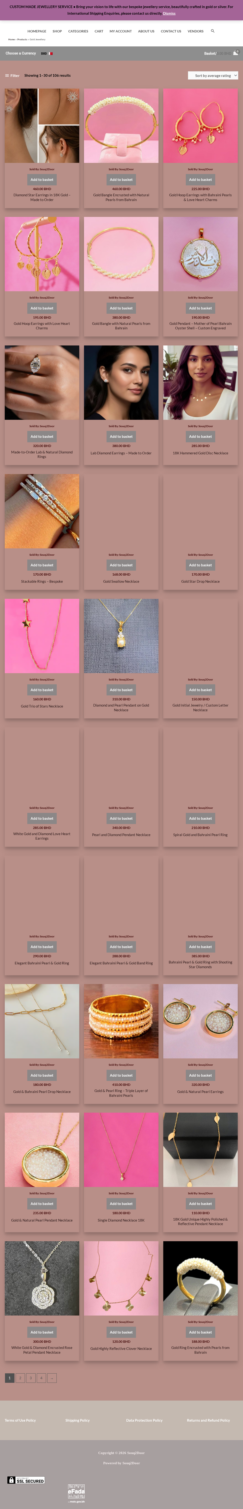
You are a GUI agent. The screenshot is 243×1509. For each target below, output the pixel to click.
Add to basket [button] (42, 179)
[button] (212, 31)
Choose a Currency (21, 53)
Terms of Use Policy (20, 1420)
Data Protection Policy (144, 1420)
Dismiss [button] (169, 13)
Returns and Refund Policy (208, 1420)
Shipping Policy (77, 1420)
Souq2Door (47, 169)
